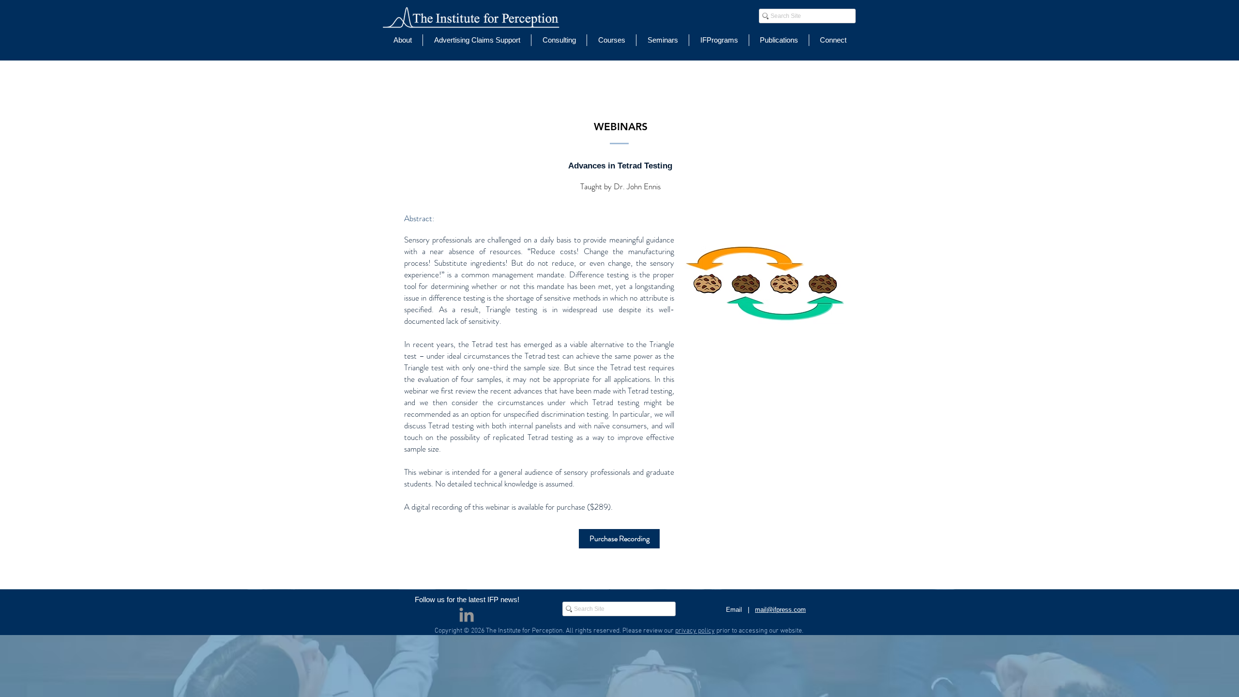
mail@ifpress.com (780, 609)
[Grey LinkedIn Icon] (466, 615)
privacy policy (695, 631)
